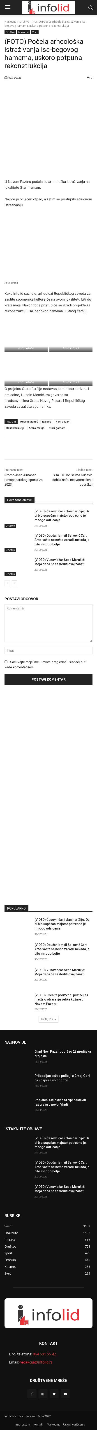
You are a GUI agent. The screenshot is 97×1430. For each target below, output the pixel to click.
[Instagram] (43, 1394)
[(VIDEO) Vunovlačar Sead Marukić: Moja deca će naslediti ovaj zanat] (18, 567)
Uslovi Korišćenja (74, 1424)
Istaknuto (23, 32)
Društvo (24, 22)
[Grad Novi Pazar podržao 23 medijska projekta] (18, 1058)
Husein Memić (29, 421)
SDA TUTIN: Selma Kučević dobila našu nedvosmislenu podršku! (72, 480)
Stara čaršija (36, 427)
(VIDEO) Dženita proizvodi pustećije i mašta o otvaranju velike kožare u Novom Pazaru (61, 999)
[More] (54, 89)
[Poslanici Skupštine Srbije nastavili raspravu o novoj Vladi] (18, 1107)
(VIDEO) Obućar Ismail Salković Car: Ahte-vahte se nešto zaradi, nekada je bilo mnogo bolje (62, 540)
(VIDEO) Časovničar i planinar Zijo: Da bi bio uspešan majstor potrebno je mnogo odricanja (62, 515)
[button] (90, 7)
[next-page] (14, 583)
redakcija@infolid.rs (36, 1362)
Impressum (23, 1424)
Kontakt (38, 1424)
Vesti (34, 32)
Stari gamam (57, 427)
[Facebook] (23, 89)
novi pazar (62, 421)
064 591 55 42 (44, 1354)
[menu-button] (8, 8)
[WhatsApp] (43, 89)
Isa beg (46, 421)
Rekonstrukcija (15, 427)
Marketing (53, 1424)
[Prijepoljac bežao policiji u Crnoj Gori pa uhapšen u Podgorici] (18, 1083)
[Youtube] (65, 1394)
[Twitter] (33, 89)
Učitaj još (47, 1019)
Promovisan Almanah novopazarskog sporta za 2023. (24, 480)
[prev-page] (7, 583)
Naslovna (10, 22)
